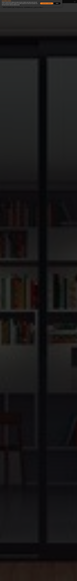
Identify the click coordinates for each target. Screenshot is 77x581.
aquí (20, 4)
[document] (38, 290)
